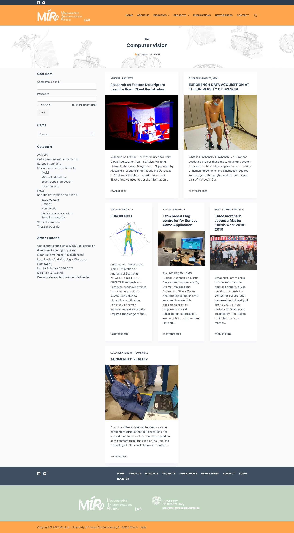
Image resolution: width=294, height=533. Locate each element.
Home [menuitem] (129, 15)
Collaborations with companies (129, 352)
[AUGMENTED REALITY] (141, 392)
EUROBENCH (121, 216)
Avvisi (45, 172)
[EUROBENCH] (128, 239)
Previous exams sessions (58, 213)
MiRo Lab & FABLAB (50, 273)
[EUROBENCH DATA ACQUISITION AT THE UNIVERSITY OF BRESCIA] (220, 122)
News (216, 78)
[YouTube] (43, 2)
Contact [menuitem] (243, 15)
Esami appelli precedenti (57, 181)
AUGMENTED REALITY (129, 359)
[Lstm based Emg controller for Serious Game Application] (181, 248)
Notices (46, 204)
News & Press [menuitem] (224, 15)
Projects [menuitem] (180, 15)
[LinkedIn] (38, 2)
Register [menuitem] (123, 478)
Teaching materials (54, 217)
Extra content (50, 199)
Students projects (121, 78)
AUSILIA (42, 154)
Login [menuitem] (243, 473)
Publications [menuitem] (202, 15)
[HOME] (135, 54)
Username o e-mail (48, 81)
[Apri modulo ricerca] (255, 15)
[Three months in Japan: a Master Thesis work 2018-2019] (233, 252)
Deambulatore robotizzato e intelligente (63, 277)
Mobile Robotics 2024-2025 (55, 268)
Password (43, 94)
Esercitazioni (50, 186)
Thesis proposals (48, 226)
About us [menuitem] (143, 15)
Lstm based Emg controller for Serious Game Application (180, 220)
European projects (200, 78)
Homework (49, 208)
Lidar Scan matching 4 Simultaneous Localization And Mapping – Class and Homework (62, 259)
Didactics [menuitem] (160, 15)
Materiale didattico (54, 177)
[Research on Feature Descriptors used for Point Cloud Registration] (141, 122)
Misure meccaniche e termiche (56, 168)
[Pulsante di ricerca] (93, 134)
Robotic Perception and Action (57, 195)
